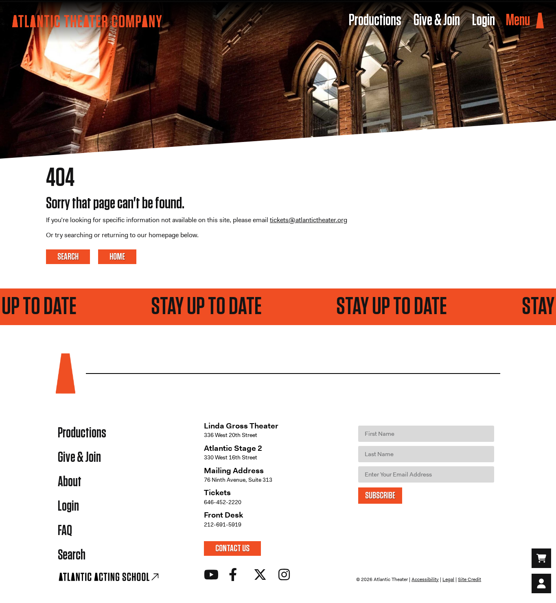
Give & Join (79, 457)
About (69, 482)
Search (71, 555)
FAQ (65, 531)
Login (68, 506)
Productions (82, 433)
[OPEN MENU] (540, 21)
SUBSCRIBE (380, 495)
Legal (448, 579)
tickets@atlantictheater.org (308, 220)
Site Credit (469, 579)
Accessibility (425, 579)
